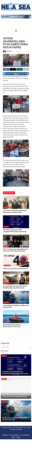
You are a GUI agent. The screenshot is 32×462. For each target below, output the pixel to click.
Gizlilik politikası (14, 435)
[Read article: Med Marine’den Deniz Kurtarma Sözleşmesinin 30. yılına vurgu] (16, 316)
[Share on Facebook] (6, 69)
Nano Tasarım (27, 427)
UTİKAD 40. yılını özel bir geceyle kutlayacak (15, 268)
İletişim (19, 437)
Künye (13, 437)
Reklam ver (6, 435)
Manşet (6, 226)
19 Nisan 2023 (17, 51)
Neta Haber (9, 51)
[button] (16, 30)
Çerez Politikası (25, 435)
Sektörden (7, 207)
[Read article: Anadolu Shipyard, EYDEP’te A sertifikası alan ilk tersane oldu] (16, 297)
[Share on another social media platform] (26, 69)
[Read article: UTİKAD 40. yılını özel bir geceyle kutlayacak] (16, 260)
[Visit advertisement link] (16, 73)
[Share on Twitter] (13, 69)
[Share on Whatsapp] (19, 69)
